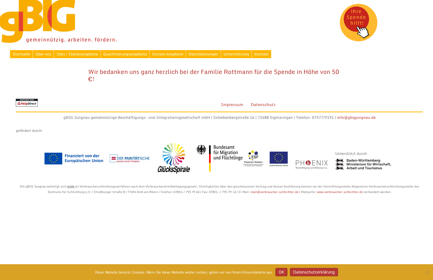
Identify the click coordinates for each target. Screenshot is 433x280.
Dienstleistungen (203, 54)
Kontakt (261, 54)
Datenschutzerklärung (314, 271)
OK (281, 271)
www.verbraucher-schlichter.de (340, 192)
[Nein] (426, 271)
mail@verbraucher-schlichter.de (274, 192)
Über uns (43, 54)
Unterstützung (236, 54)
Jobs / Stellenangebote (77, 54)
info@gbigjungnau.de (356, 117)
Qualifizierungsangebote (125, 54)
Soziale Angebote (167, 54)
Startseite (21, 54)
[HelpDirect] (27, 102)
